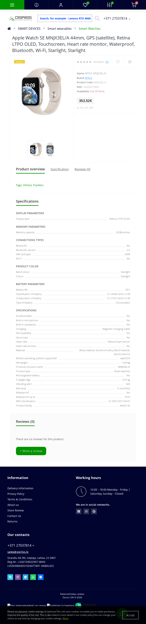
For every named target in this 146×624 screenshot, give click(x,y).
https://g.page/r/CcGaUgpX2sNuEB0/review (94, 511)
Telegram (25, 577)
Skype (10, 577)
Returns (12, 521)
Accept (130, 615)
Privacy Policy (15, 494)
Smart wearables (60, 28)
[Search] (96, 18)
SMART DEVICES (29, 28)
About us (13, 505)
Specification (60, 169)
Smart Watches (90, 28)
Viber (18, 577)
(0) (107, 62)
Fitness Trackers (33, 185)
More (65, 618)
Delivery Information (20, 488)
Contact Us (14, 516)
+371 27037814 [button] (19, 545)
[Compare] (130, 61)
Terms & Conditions (19, 499)
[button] (61, 5)
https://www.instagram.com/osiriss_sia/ (86, 511)
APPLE (88, 78)
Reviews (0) (82, 169)
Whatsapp (33, 577)
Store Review (15, 510)
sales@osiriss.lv (18, 552)
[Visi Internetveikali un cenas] (26, 605)
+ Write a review (31, 451)
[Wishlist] (118, 61)
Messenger (41, 577)
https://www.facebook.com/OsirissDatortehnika (79, 511)
